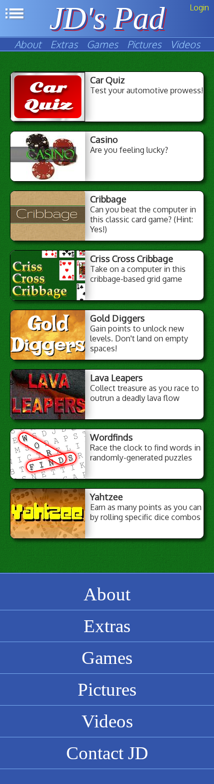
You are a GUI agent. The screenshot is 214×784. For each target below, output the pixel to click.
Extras (64, 44)
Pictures (144, 44)
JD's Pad (107, 18)
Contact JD (107, 753)
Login (199, 7)
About (27, 44)
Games (102, 44)
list (14, 13)
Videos (185, 44)
